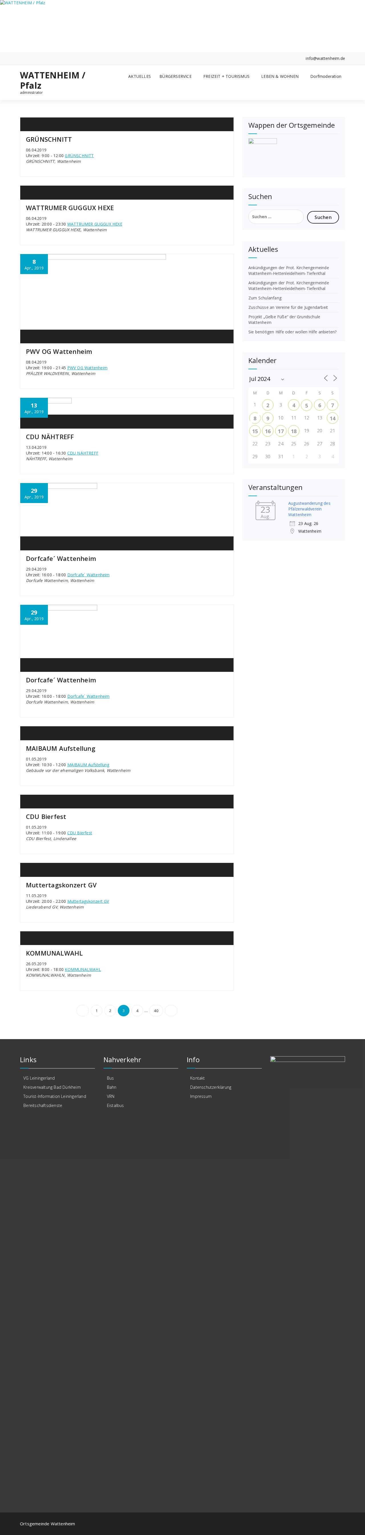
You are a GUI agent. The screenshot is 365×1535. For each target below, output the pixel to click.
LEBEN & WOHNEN (280, 76)
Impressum (201, 1096)
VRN (111, 1096)
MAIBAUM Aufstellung (60, 748)
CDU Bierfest (46, 816)
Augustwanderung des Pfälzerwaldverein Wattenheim (309, 508)
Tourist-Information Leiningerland (54, 1096)
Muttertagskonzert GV (61, 885)
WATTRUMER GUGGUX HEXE (70, 207)
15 (255, 431)
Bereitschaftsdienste (42, 1105)
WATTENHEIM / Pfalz (52, 80)
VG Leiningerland (39, 1078)
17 (280, 431)
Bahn (112, 1087)
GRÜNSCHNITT (49, 139)
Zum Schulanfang (264, 298)
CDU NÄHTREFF (50, 436)
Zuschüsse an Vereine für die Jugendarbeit (288, 307)
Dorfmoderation (325, 76)
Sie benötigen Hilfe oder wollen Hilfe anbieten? (292, 331)
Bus (110, 1078)
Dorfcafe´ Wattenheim (61, 558)
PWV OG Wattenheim (59, 351)
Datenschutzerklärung (210, 1087)
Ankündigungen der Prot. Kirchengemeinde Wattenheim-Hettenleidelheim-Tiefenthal (288, 270)
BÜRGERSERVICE (175, 76)
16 (268, 431)
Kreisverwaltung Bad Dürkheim (52, 1087)
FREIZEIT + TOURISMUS (226, 76)
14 (332, 418)
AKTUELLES (139, 76)
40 (156, 1010)
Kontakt (197, 1078)
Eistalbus (115, 1105)
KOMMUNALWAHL (54, 953)
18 (294, 431)
